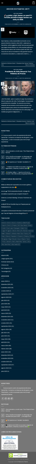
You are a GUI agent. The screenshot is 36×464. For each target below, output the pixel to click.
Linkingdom (28, 24)
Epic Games (25, 63)
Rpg (10, 239)
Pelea (3, 236)
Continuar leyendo (18, 57)
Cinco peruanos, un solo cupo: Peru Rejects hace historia (20, 151)
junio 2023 (4, 371)
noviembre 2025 (6, 287)
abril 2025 (4, 310)
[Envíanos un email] (8, 398)
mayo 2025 (4, 307)
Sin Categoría (5, 268)
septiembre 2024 (6, 326)
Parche (26, 233)
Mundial (25, 231)
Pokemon (20, 236)
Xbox (29, 241)
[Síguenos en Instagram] (5, 398)
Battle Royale (26, 222)
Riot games (4, 239)
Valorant (9, 241)
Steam (23, 239)
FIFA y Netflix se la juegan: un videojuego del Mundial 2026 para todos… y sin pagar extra (19, 157)
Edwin (3, 197)
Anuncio (24, 121)
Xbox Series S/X (16, 244)
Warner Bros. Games (21, 241)
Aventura (19, 222)
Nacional (31, 231)
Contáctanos (24, 459)
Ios (26, 228)
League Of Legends (6, 231)
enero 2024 (4, 352)
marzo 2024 (4, 345)
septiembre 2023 (6, 365)
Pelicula (8, 236)
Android (4, 222)
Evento (30, 225)
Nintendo (8, 233)
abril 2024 (4, 342)
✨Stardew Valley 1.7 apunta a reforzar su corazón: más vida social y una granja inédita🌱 (19, 173)
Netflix (3, 233)
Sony (19, 239)
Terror (28, 239)
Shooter (14, 239)
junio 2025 (4, 303)
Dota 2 (9, 225)
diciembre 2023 (5, 355)
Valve (13, 241)
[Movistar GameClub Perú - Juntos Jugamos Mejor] (18, 3)
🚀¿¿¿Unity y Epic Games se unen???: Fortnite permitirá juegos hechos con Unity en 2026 (18, 17)
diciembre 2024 (5, 316)
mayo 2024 (4, 339)
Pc (29, 233)
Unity (2, 65)
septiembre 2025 (6, 294)
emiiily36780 (5, 204)
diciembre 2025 (5, 284)
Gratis (22, 228)
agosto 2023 (5, 368)
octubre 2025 (5, 291)
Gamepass (16, 228)
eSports (3, 255)
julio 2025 (4, 300)
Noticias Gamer (18, 13)
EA (19, 225)
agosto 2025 (5, 297)
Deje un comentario (30, 65)
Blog (16, 459)
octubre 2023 (5, 361)
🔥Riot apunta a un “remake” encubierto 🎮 (18, 162)
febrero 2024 (5, 348)
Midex (3, 184)
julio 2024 (4, 332)
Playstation (14, 236)
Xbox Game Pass (6, 244)
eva (2, 191)
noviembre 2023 (6, 358)
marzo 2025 (4, 313)
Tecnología (4, 271)
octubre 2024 (5, 323)
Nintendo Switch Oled (17, 233)
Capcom (4, 225)
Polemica (31, 63)
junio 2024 (4, 336)
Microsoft (19, 231)
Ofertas (3, 265)
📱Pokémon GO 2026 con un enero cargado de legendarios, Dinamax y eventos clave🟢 (19, 167)
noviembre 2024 (6, 319)
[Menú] (2, 3)
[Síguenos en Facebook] (2, 398)
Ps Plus (32, 236)
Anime (8, 222)
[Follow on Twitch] (11, 398)
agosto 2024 (5, 329)
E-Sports (14, 225)
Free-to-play (10, 228)
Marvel (14, 231)
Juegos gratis (5, 258)
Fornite (3, 228)
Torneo (3, 241)
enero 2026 (4, 281)
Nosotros (11, 459)
